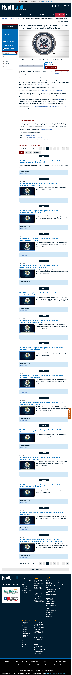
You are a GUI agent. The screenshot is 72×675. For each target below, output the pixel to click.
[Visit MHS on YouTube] (65, 6)
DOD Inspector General (61, 661)
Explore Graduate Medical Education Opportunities (39, 650)
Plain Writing (35, 664)
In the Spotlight (9, 41)
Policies (23, 641)
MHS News (10, 27)
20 (63, 148)
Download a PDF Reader (50, 673)
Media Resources (23, 173)
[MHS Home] (11, 581)
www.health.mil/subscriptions (46, 129)
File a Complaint (37, 653)
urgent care (59, 99)
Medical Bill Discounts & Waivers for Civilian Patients (51, 607)
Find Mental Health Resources (38, 643)
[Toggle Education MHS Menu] (30, 15)
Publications (24, 645)
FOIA (51, 661)
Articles (7, 31)
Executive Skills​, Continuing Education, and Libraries (38, 593)
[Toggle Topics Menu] (37, 15)
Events (6, 59)
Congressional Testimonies (25, 626)
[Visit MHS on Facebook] (58, 6)
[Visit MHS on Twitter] (62, 6)
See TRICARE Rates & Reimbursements (39, 640)
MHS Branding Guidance (27, 590)
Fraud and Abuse (34, 661)
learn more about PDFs (63, 673)
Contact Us (24, 592)
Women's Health (49, 616)
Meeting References (26, 639)
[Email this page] (52, 64)
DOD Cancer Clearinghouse (49, 583)
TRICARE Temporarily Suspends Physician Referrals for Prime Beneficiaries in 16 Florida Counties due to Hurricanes (39, 294)
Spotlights (7, 63)
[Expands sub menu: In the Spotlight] (4, 41)
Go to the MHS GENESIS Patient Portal (39, 628)
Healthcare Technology (50, 603)
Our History (24, 588)
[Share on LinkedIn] (50, 64)
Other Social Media (52, 67)
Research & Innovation (50, 612)
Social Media (9, 45)
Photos (7, 34)
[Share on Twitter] (48, 64)
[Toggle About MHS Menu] (20, 15)
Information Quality (14, 664)
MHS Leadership (25, 579)
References (49, 15)
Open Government (25, 664)
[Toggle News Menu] (43, 15)
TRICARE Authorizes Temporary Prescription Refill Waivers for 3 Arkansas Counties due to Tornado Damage (39, 162)
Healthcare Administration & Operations (51, 595)
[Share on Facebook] (46, 64)
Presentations (25, 643)
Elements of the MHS (26, 581)
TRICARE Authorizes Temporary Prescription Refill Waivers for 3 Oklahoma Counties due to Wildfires (39, 212)
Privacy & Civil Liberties (51, 610)
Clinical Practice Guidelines (25, 623)
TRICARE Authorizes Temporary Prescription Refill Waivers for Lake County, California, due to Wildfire (41, 486)
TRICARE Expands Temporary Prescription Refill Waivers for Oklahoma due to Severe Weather (38, 184)
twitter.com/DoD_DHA (30, 135)
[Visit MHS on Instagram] (52, 6)
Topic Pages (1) (37, 152)
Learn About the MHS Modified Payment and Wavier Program (38, 633)
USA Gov (43, 664)
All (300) (21, 152)
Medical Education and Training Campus (38, 597)
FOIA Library (24, 631)
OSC (59, 664)
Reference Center (26, 620)
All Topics (48, 580)
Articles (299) (28, 152)
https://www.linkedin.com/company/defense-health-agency (40, 139)
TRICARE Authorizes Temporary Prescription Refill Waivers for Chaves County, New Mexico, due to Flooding (39, 266)
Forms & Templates (26, 633)
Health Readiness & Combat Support (50, 598)
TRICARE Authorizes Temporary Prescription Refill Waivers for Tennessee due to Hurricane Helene (39, 321)
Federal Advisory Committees (25, 585)
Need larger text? (64, 21)
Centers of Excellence (50, 601)
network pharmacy (40, 84)
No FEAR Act (24, 661)
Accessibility (44, 661)
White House (51, 664)
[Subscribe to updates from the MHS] (68, 6)
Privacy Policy (15, 661)
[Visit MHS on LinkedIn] (55, 6)
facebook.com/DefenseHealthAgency (36, 137)
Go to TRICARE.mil (38, 622)
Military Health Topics (50, 577)
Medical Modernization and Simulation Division (39, 601)
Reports (23, 647)
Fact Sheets (24, 629)
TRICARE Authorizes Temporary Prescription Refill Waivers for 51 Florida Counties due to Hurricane (40, 431)
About (18, 15)
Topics (34, 15)
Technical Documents (26, 649)
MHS (41, 15)
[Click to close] (69, 410)
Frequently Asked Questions (25, 636)
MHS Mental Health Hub (51, 589)
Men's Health (48, 614)
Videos (7, 38)
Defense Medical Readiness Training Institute (38, 589)
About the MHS (26, 577)
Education (26, 15)
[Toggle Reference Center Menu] (53, 15)
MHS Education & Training (38, 577)
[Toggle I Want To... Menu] (63, 15)
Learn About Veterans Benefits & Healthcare (38, 636)
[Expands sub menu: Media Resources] (4, 49)
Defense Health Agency (25, 123)
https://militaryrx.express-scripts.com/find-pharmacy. (52, 90)
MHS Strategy (25, 583)
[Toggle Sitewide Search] (67, 14)
